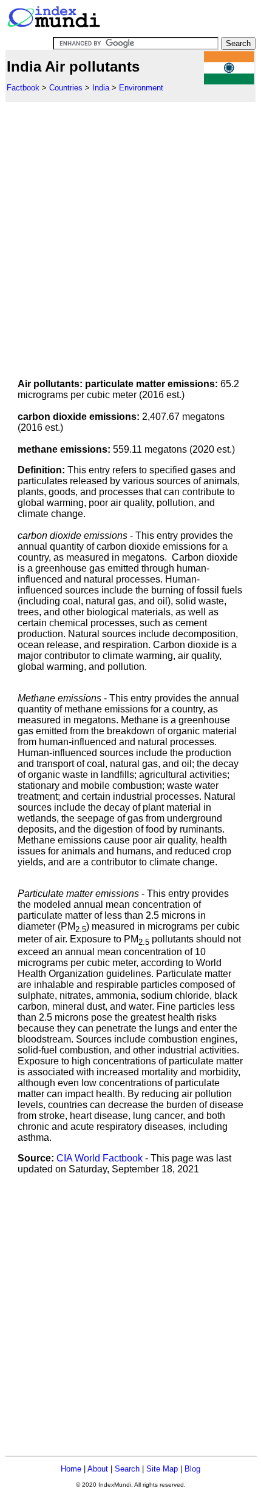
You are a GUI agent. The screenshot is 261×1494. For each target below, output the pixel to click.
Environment (141, 87)
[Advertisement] (130, 232)
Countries (66, 87)
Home (71, 1468)
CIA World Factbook (99, 1158)
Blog (192, 1468)
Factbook (23, 87)
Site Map (162, 1468)
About (97, 1468)
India (100, 87)
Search (127, 1468)
